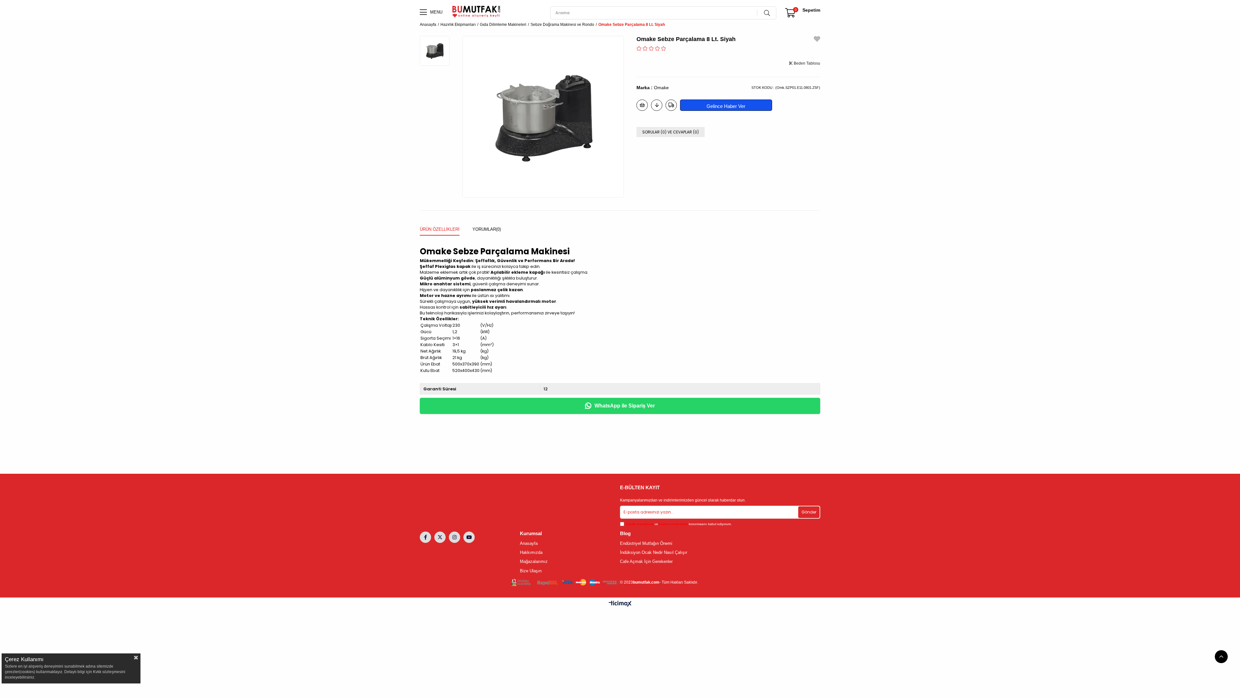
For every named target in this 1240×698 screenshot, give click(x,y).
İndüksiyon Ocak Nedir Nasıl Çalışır (653, 552)
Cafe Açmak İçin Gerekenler (646, 561)
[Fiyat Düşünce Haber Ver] (656, 105)
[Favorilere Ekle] (817, 39)
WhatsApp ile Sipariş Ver (624, 405)
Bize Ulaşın (531, 570)
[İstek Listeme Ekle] (642, 105)
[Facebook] (425, 537)
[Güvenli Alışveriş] (566, 582)
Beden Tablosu (806, 63)
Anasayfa (529, 543)
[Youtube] (469, 537)
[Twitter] (440, 537)
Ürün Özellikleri (440, 229)
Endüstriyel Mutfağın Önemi (646, 543)
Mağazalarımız (534, 561)
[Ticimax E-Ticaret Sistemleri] (620, 604)
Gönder (808, 512)
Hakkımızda (531, 552)
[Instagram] (454, 537)
